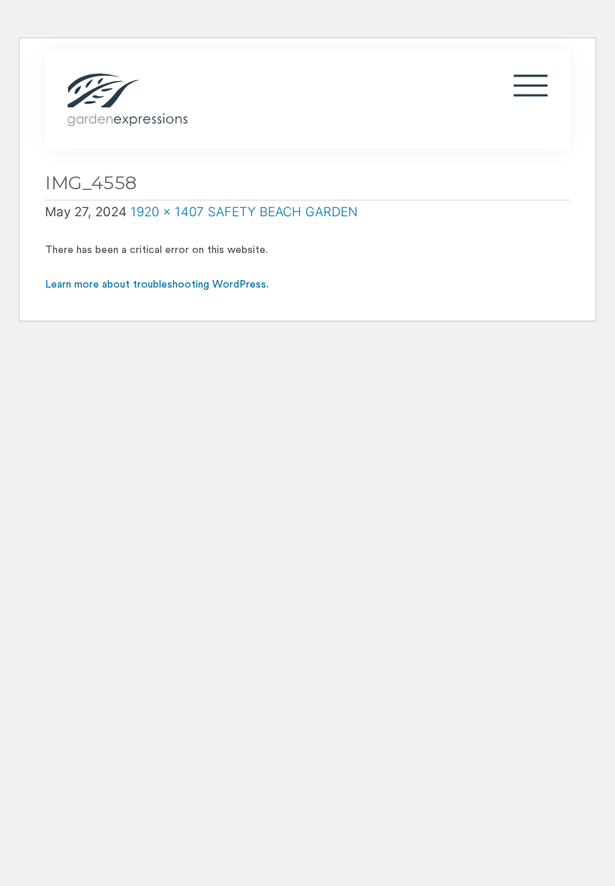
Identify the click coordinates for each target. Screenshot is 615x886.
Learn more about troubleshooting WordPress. (156, 284)
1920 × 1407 (167, 211)
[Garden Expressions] (229, 100)
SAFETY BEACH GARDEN (283, 211)
